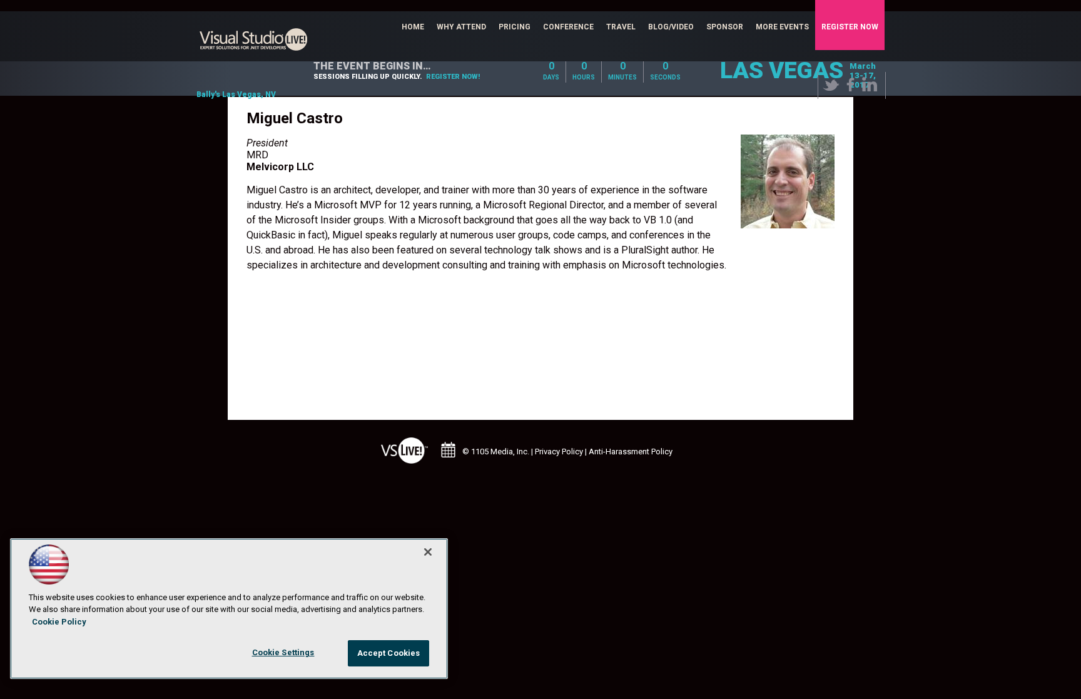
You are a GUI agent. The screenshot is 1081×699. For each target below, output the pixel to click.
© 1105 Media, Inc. (495, 451)
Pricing (514, 27)
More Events (782, 27)
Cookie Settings (283, 652)
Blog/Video (671, 27)
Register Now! (453, 77)
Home (413, 27)
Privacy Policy (559, 451)
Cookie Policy (59, 621)
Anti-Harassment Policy (630, 451)
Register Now (849, 27)
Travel (621, 27)
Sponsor (724, 27)
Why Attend (461, 27)
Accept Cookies (388, 653)
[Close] (428, 552)
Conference (568, 27)
